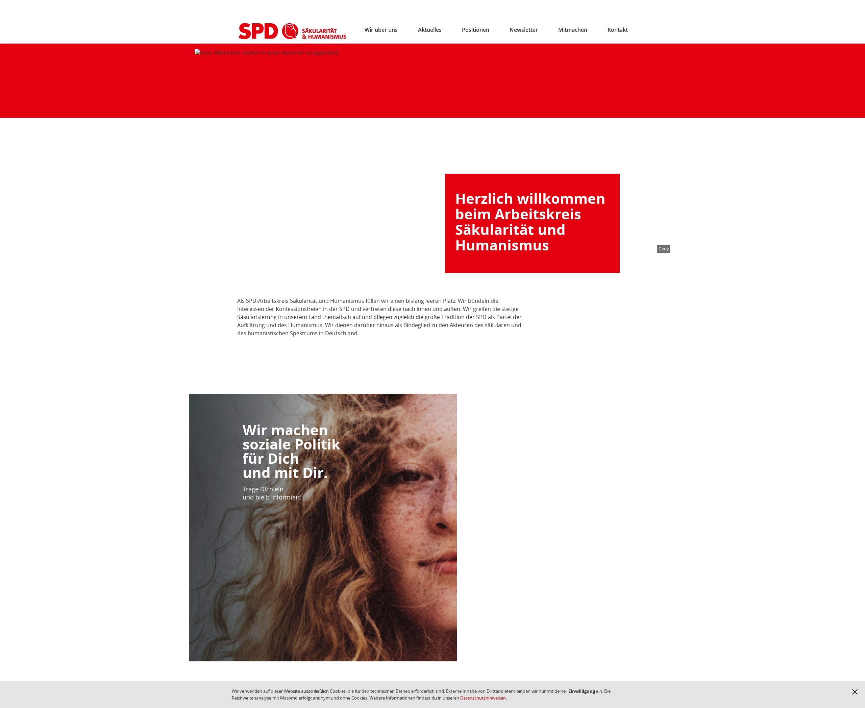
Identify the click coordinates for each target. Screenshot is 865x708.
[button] (855, 692)
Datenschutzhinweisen (483, 698)
